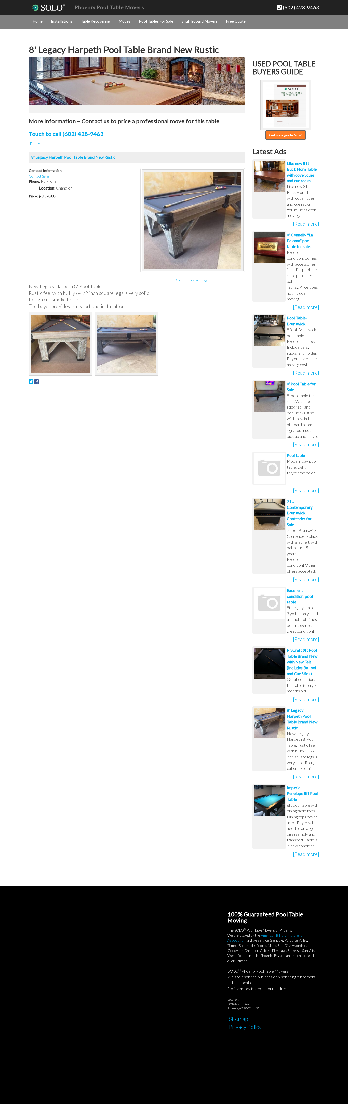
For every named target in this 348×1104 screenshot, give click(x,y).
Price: (33, 196)
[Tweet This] (31, 381)
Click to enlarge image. (192, 280)
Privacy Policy (245, 1026)
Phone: (34, 181)
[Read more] (306, 224)
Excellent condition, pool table (300, 596)
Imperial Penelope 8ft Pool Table (302, 793)
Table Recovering (95, 21)
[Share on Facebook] (36, 381)
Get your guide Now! (285, 135)
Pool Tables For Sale (156, 21)
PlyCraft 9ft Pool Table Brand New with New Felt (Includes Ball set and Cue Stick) (302, 662)
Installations (61, 21)
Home (38, 21)
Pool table (296, 455)
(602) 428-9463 (300, 7)
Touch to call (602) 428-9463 (66, 133)
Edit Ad (36, 143)
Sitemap (238, 1018)
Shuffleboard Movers (200, 21)
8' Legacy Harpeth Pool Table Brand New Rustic (73, 157)
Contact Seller (39, 176)
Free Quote (236, 21)
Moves (124, 21)
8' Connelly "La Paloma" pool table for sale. (300, 240)
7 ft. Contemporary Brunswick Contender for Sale (300, 513)
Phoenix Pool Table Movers (109, 7)
